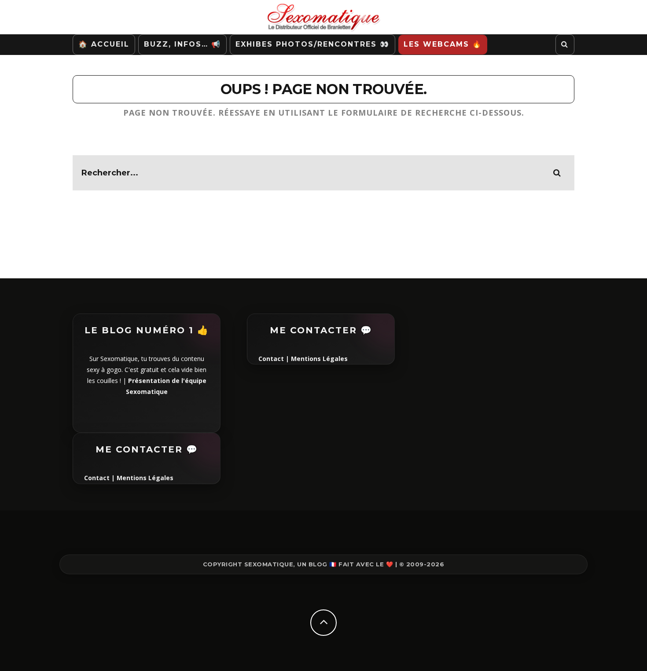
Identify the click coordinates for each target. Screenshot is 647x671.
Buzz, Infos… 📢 (182, 44)
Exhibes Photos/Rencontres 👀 (312, 44)
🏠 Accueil (103, 44)
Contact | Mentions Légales (128, 478)
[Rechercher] (564, 44)
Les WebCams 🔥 (443, 44)
